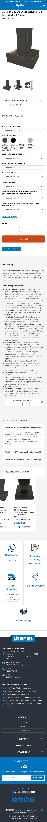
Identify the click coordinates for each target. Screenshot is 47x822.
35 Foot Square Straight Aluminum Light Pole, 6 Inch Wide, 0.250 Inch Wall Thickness (24, 512)
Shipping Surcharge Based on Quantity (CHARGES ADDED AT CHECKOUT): (21, 192)
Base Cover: (9, 173)
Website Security (30, 818)
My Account (23, 752)
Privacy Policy (14, 816)
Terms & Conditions (30, 816)
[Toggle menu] (3, 5)
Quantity (7, 223)
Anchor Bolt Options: (14, 154)
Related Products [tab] (17, 471)
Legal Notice (16, 818)
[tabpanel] (24, 505)
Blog (23, 727)
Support (23, 739)
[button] (23, 100)
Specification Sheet (13, 105)
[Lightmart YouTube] (21, 800)
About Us (23, 723)
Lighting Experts (23, 730)
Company (23, 717)
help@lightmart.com (14, 677)
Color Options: (10, 136)
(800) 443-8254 (35, 1)
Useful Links (23, 745)
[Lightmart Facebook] (15, 800)
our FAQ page (8, 601)
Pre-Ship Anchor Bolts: (14, 163)
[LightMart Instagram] (32, 800)
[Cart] (44, 6)
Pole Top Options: (12, 126)
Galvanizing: (9, 182)
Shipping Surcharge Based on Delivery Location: (21, 204)
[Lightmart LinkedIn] (26, 800)
